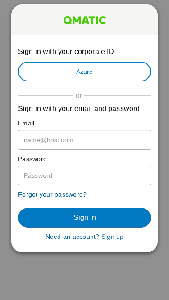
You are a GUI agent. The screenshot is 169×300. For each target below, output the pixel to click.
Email (26, 123)
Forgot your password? (52, 194)
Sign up (112, 236)
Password (32, 158)
